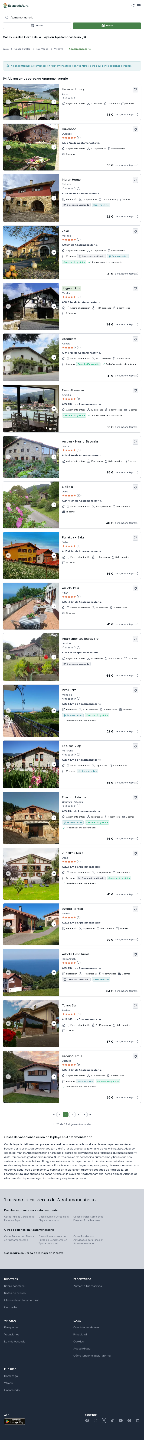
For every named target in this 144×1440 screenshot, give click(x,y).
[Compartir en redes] (132, 5)
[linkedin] (138, 1421)
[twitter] (104, 1421)
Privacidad (80, 1334)
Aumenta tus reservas (87, 1286)
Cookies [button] (78, 1341)
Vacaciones (11, 1334)
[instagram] (95, 1421)
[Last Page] (89, 1114)
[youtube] (121, 1421)
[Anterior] (8, 101)
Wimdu (8, 1383)
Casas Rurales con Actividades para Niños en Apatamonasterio (88, 1240)
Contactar (11, 1307)
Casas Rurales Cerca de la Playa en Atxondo (54, 1218)
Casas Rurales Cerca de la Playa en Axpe (19, 1218)
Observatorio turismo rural (21, 1300)
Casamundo (12, 1390)
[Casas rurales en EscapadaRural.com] (16, 5)
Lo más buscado (14, 1341)
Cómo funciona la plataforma (92, 1355)
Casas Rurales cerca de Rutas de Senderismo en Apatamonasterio (53, 1240)
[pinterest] (129, 1421)
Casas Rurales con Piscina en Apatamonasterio (19, 1238)
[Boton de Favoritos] (135, 89)
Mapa (109, 25)
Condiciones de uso (86, 1327)
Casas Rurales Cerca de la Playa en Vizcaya (33, 1253)
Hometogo (11, 1376)
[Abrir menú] (138, 5)
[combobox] (72, 17)
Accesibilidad (81, 1348)
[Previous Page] (59, 1114)
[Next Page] (84, 1114)
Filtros (39, 25)
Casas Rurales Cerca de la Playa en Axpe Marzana (88, 1218)
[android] (14, 1421)
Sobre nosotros (14, 1286)
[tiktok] (112, 1421)
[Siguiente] (53, 101)
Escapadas (11, 1327)
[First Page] (54, 1114)
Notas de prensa (15, 1293)
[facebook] (87, 1421)
